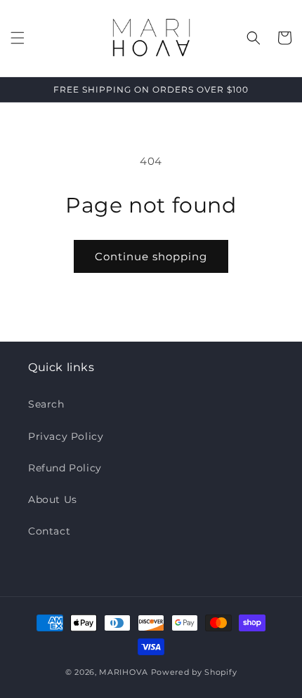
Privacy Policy (65, 436)
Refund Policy (65, 468)
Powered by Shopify (194, 672)
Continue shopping (151, 256)
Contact (49, 531)
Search (46, 404)
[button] (17, 37)
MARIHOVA (123, 672)
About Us (52, 499)
